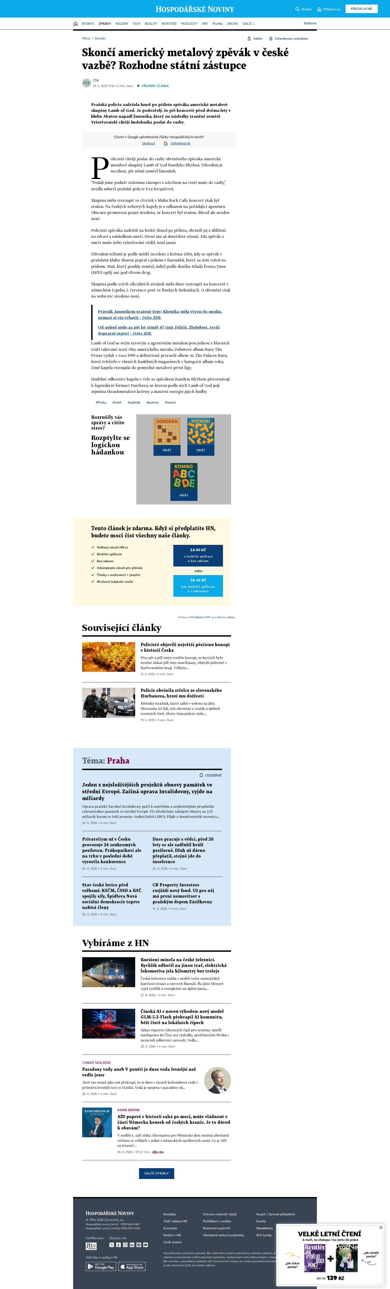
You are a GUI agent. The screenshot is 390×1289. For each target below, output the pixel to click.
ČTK (96, 80)
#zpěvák (134, 402)
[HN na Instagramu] (125, 1245)
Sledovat (148, 143)
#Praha (101, 402)
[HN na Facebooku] (118, 1245)
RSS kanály (264, 1235)
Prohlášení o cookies (217, 1221)
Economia (170, 1228)
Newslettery (264, 1228)
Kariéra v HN (172, 1235)
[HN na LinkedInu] (132, 1245)
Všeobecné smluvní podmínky (223, 1235)
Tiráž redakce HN (175, 1221)
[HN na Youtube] (145, 1245)
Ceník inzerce (172, 1242)
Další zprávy (156, 1173)
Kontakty (169, 1214)
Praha (118, 761)
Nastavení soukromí (216, 1228)
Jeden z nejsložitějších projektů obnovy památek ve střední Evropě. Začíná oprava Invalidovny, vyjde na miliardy (147, 792)
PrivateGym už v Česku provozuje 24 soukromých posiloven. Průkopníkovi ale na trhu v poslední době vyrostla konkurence (111, 850)
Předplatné (361, 9)
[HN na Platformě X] (111, 1245)
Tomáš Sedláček (96, 1062)
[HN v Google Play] (101, 1266)
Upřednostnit (180, 143)
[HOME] (76, 24)
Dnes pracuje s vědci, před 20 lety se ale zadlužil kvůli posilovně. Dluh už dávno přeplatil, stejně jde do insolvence (183, 850)
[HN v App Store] (132, 1266)
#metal (170, 402)
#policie (152, 402)
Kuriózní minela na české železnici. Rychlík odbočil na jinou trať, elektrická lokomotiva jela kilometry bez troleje (184, 965)
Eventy (261, 1221)
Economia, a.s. (114, 1220)
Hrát (167, 450)
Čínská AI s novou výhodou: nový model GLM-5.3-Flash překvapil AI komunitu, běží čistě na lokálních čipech (182, 1017)
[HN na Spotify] (139, 1245)
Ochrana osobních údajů (220, 1214)
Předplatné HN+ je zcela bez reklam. (213, 617)
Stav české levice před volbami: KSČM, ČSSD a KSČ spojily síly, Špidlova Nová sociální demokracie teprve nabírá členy (112, 896)
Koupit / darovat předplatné (275, 1214)
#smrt (117, 402)
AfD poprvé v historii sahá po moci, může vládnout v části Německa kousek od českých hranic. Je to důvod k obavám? (173, 1122)
